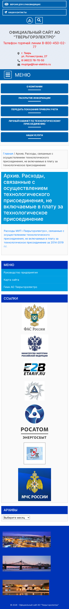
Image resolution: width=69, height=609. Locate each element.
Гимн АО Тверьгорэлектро (20, 287)
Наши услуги (34, 135)
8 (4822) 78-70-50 (32, 60)
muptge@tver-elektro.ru (36, 64)
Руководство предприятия (21, 272)
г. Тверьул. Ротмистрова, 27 (34, 54)
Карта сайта (11, 279)
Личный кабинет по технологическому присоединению (34, 122)
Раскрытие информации (34, 98)
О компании (34, 86)
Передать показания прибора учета (34, 109)
